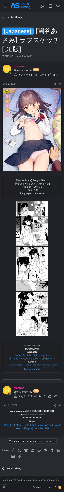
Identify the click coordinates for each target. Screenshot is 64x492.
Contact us (39, 487)
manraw (9, 55)
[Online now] (9, 72)
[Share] (55, 84)
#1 (60, 84)
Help (49, 487)
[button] (6, 6)
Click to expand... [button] (32, 368)
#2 (59, 405)
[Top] (55, 487)
